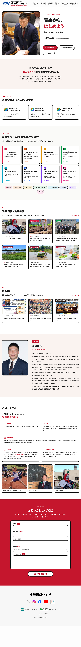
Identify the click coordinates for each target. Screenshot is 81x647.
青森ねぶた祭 (53, 187)
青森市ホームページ (54, 609)
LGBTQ (73, 187)
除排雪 (41, 192)
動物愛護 (64, 187)
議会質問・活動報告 (67, 47)
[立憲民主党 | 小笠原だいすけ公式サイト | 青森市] (15, 3)
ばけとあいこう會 (19, 454)
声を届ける (50, 53)
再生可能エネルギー (40, 187)
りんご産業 (28, 187)
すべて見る (74, 215)
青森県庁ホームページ (31, 609)
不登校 (9, 187)
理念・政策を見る (51, 47)
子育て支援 (18, 187)
